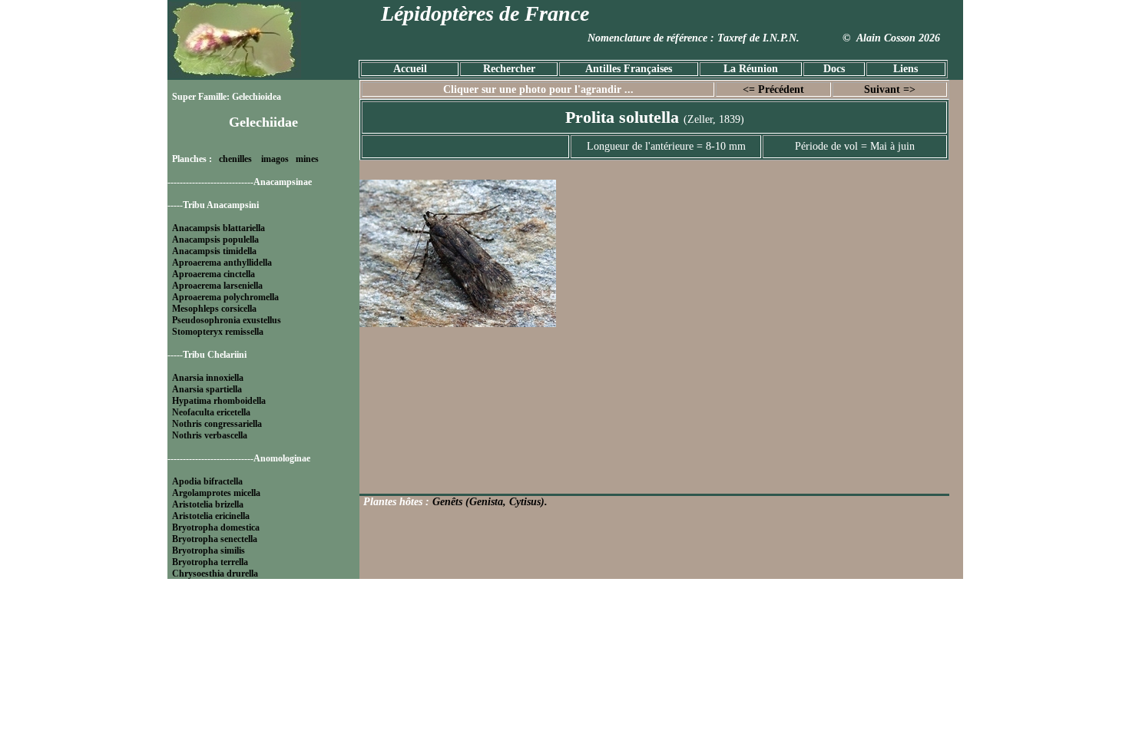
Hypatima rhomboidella (219, 400)
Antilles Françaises (628, 68)
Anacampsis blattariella (218, 228)
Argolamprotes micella (216, 493)
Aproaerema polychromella (225, 297)
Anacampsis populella (215, 239)
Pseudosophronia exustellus (226, 320)
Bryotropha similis (208, 550)
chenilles (235, 159)
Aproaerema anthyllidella (222, 262)
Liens (905, 68)
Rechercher (509, 68)
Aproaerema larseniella (217, 285)
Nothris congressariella (217, 423)
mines (307, 159)
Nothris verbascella (209, 435)
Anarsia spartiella (207, 389)
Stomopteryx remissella (217, 331)
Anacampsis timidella (214, 251)
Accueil (410, 68)
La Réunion (750, 68)
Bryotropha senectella (214, 539)
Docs (834, 68)
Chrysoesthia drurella (215, 573)
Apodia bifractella (207, 481)
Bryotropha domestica (216, 527)
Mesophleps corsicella (214, 308)
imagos (275, 159)
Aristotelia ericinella (211, 516)
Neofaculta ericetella (211, 412)
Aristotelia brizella (207, 504)
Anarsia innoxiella (207, 377)
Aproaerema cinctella (213, 274)
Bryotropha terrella (210, 562)
